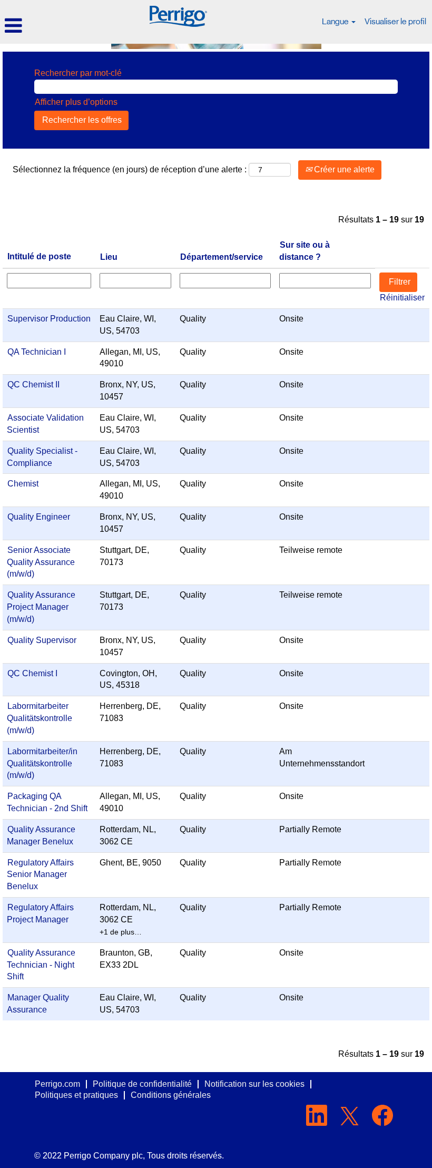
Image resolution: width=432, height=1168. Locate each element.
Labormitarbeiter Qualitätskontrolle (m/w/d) (39, 718)
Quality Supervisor (41, 640)
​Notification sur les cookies (254, 1083)
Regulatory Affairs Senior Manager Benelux (40, 874)
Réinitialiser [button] (402, 297)
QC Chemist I (32, 673)
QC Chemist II (33, 384)
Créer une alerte (343, 169)
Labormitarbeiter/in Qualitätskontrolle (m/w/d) (42, 763)
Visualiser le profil (395, 21)
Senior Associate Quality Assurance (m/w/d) (41, 562)
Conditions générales (171, 1095)
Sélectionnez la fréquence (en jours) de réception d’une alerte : (130, 169)
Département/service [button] (221, 256)
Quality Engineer (38, 516)
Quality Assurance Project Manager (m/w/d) (41, 607)
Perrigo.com (57, 1083)
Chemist (22, 483)
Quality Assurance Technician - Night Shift (41, 964)
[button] (72, 26)
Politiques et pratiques (76, 1095)
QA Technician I (36, 351)
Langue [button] (336, 21)
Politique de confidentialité (142, 1083)
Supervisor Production (49, 318)
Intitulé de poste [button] (39, 256)
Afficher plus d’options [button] (76, 102)
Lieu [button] (108, 256)
